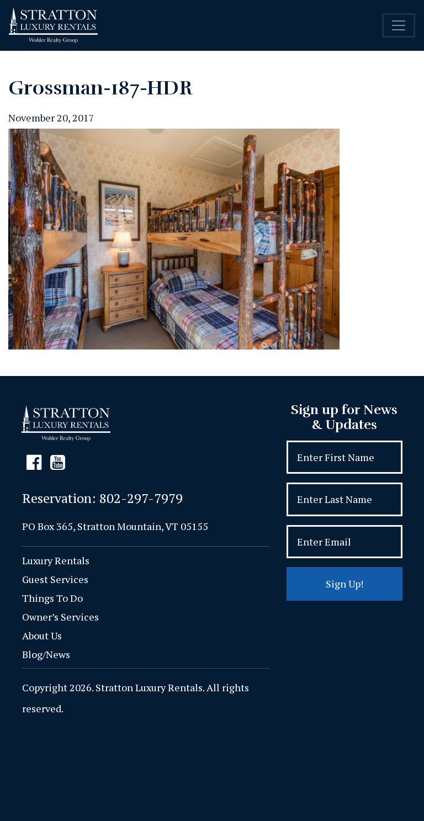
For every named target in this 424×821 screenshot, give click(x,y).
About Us (42, 635)
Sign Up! (344, 583)
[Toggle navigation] (398, 25)
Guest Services (55, 579)
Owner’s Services (60, 616)
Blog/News (46, 654)
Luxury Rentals (55, 560)
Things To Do (52, 598)
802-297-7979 (141, 498)
